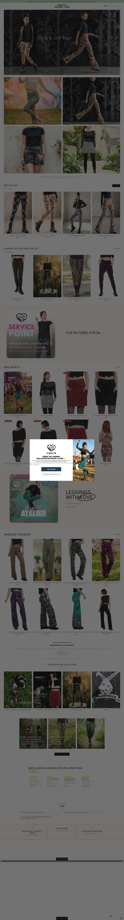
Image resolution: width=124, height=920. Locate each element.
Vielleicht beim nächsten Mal (51, 474)
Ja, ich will (51, 469)
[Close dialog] (93, 441)
